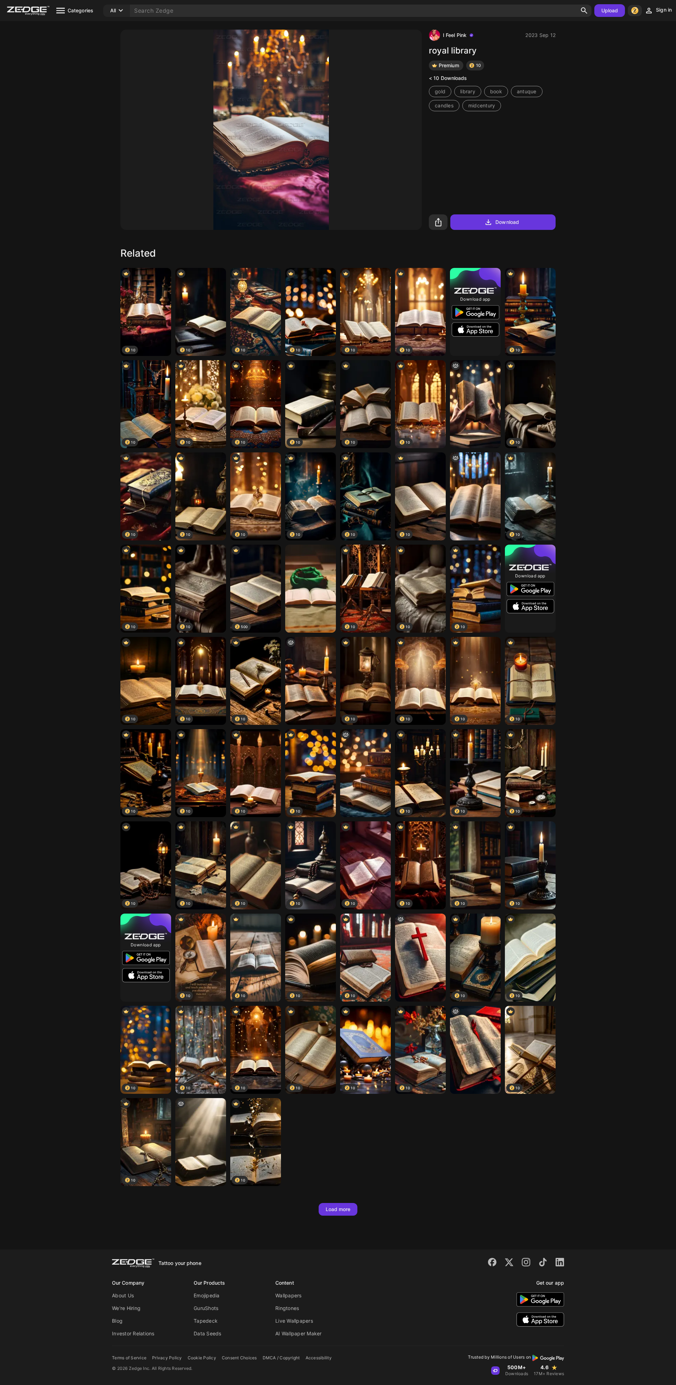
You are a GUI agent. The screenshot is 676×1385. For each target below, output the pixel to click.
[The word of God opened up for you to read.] (475, 404)
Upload (609, 10)
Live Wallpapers (294, 1321)
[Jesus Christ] (420, 958)
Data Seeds (207, 1333)
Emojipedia (207, 1295)
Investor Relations (133, 1333)
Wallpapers (288, 1295)
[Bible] (475, 496)
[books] (365, 773)
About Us (123, 1295)
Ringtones (287, 1308)
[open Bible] (310, 681)
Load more (338, 1209)
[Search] (584, 10)
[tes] (475, 1050)
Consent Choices (239, 1357)
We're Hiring (126, 1308)
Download (507, 222)
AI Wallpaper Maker (298, 1333)
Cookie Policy (202, 1357)
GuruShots (206, 1308)
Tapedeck (206, 1321)
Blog (117, 1321)
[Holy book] (310, 589)
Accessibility (319, 1357)
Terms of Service (129, 1357)
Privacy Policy (167, 1357)
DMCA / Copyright (281, 1357)
